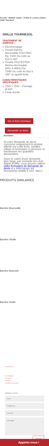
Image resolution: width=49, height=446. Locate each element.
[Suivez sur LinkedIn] (24, 386)
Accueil (3, 18)
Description (8, 136)
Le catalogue (9, 376)
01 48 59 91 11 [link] (10, 367)
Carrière (7, 381)
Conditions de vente (11, 383)
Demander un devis (17, 130)
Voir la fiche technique (19, 121)
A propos (8, 378)
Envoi (38, 438)
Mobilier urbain (15, 18)
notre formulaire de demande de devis (23, 167)
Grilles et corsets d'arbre (34, 18)
